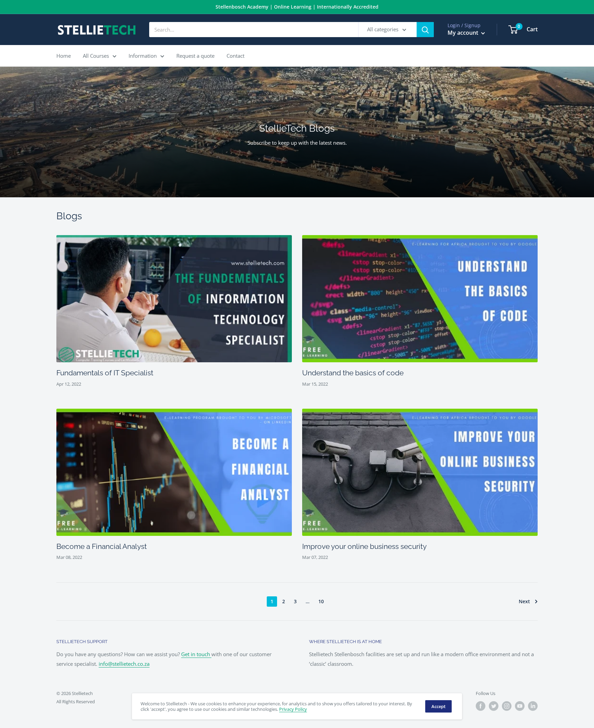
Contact (235, 55)
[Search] (425, 29)
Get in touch (196, 654)
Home (63, 55)
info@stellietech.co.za (124, 663)
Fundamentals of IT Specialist (104, 372)
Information (143, 55)
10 (321, 601)
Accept (438, 706)
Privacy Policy (293, 709)
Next (524, 601)
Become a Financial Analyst (101, 546)
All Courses (96, 55)
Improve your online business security (364, 546)
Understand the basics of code (353, 372)
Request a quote (195, 55)
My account (464, 32)
